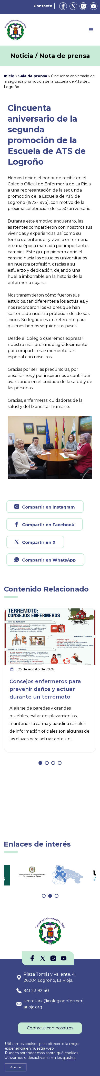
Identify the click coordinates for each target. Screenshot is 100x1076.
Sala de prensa (32, 76)
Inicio (9, 76)
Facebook (63, 6)
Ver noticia (84, 611)
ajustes (69, 1057)
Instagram (83, 6)
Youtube (93, 6)
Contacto (43, 6)
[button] (40, 763)
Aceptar (15, 1067)
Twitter (73, 6)
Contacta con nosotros (50, 1028)
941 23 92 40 (36, 990)
